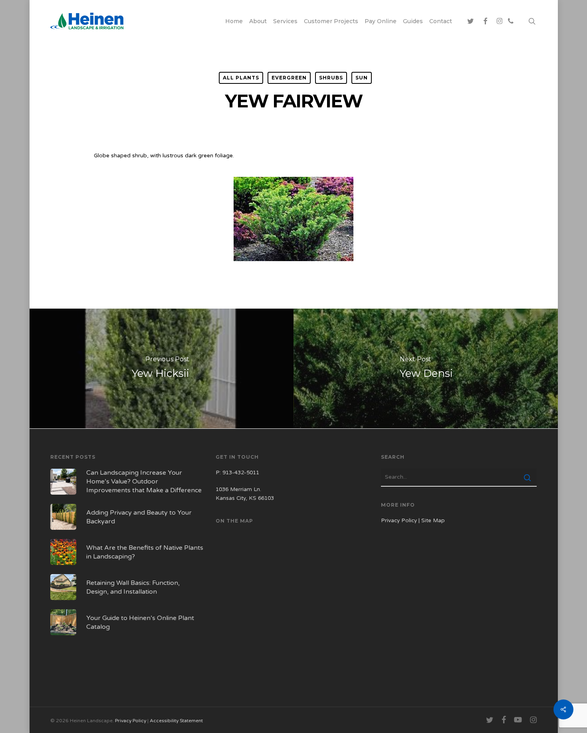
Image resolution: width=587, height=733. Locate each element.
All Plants (241, 78)
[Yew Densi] (426, 368)
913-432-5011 (240, 473)
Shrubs (331, 78)
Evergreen (289, 78)
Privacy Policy (399, 520)
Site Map (433, 520)
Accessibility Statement (176, 720)
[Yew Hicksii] (161, 368)
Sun (361, 78)
